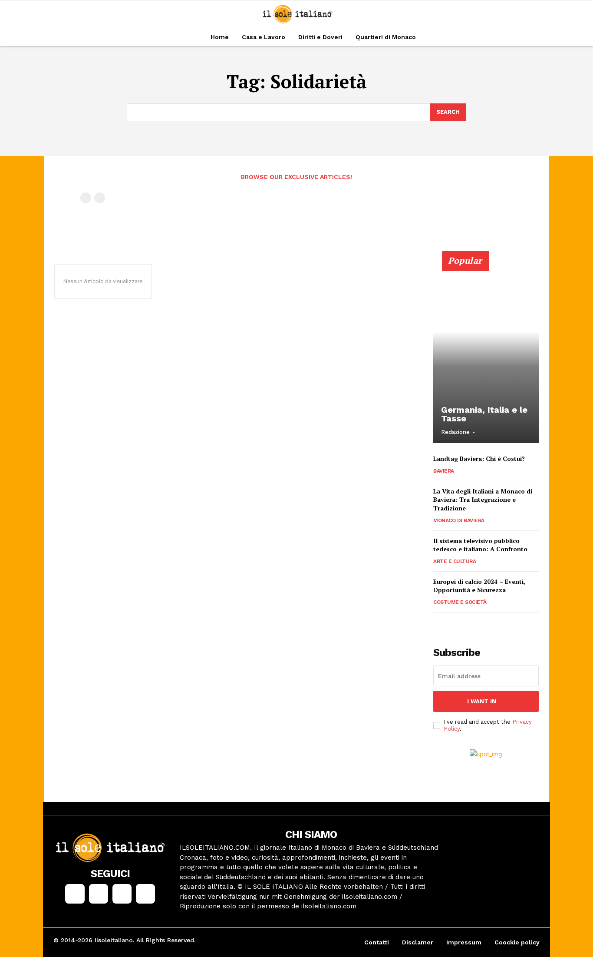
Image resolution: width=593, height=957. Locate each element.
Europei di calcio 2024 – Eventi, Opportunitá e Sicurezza (479, 585)
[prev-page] (85, 197)
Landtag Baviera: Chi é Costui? (479, 458)
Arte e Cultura (454, 561)
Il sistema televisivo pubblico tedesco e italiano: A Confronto (480, 544)
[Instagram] (98, 893)
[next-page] (452, 624)
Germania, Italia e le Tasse (484, 414)
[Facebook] (74, 893)
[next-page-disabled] (99, 197)
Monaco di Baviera (458, 520)
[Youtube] (145, 893)
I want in (481, 701)
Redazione (455, 432)
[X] (122, 893)
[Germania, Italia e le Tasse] (486, 352)
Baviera (443, 471)
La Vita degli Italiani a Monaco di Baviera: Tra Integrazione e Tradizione (482, 499)
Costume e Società (460, 602)
